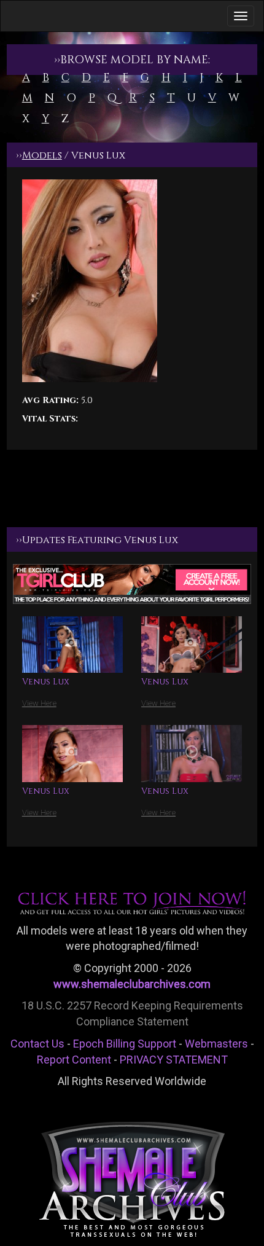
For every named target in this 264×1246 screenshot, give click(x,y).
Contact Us (37, 1043)
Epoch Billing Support (124, 1043)
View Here (39, 703)
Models (42, 155)
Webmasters (216, 1043)
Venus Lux (45, 682)
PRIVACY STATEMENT (174, 1059)
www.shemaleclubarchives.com (132, 984)
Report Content (74, 1059)
